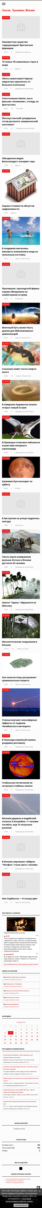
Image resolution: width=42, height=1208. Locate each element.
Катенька (19, 979)
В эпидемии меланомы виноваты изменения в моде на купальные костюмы (20, 251)
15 (16, 1036)
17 (26, 1036)
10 (26, 1033)
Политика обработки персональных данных (18, 1179)
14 (10, 1036)
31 (26, 1043)
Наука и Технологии (22, 259)
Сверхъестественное (23, 52)
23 (21, 1040)
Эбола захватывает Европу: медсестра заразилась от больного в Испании (17, 81)
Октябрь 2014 (21, 1022)
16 (21, 1036)
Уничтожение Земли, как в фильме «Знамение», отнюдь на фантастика (20, 101)
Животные (19, 525)
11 (32, 1033)
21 (10, 1040)
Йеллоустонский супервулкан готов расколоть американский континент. (20, 121)
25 (32, 1040)
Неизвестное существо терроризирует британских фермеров (17, 45)
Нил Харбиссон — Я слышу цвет (20, 898)
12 (13, 649)
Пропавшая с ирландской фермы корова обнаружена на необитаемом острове (20, 291)
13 (12, 108)
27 (5, 1043)
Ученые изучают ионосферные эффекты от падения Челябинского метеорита (19, 723)
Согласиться (21, 1205)
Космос (17, 488)
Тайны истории (23, 649)
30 (21, 1043)
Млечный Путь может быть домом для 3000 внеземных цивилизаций (17, 330)
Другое (17, 69)
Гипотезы (19, 108)
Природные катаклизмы (24, 89)
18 (32, 1036)
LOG (18, 1006)
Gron (27, 1062)
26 (12, 376)
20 (5, 1040)
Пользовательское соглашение (14, 1180)
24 (26, 1040)
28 (10, 1043)
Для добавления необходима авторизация (21, 964)
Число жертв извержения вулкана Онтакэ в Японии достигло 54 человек (16, 560)
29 (16, 1043)
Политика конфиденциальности (15, 1182)
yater (18, 1000)
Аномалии (19, 299)
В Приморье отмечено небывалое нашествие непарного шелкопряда (21, 445)
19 (37, 1036)
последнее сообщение (9, 979)
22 (12, 128)
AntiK (27, 1108)
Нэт (18, 993)
